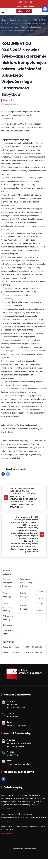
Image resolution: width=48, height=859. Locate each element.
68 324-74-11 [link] (12, 716)
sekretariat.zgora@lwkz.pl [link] (25, 6)
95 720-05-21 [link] (13, 755)
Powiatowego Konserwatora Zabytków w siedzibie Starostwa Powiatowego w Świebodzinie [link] (21, 428)
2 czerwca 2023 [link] (8, 100)
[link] (45, 9)
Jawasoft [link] (32, 849)
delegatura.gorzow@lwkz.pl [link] (19, 764)
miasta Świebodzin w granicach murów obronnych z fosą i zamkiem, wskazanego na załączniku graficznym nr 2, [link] (23, 319)
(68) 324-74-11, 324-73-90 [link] (25, 2)
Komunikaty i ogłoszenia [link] (16, 469)
